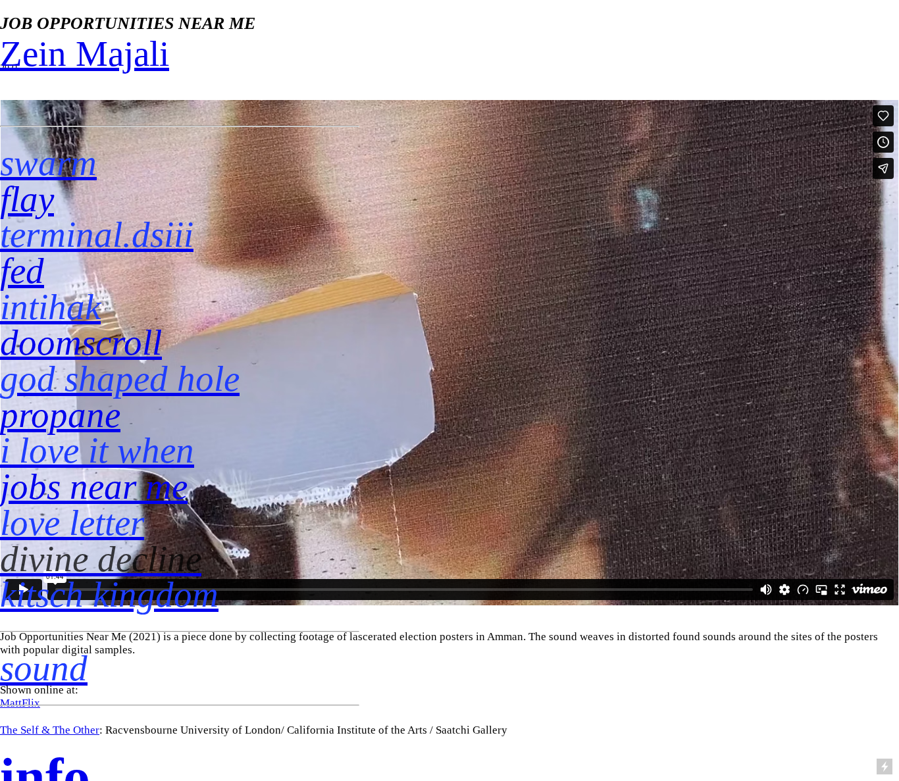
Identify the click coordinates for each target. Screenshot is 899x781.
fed (22, 271)
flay (27, 199)
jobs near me (94, 486)
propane (60, 415)
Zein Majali (84, 54)
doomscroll (81, 342)
